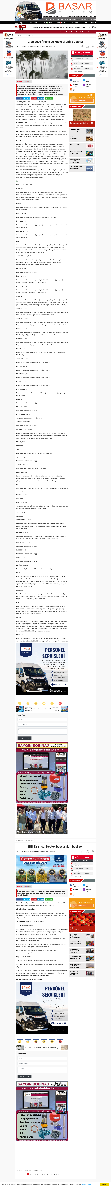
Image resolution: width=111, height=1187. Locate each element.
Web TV (68, 32)
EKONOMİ (56, 27)
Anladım (104, 1184)
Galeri (74, 32)
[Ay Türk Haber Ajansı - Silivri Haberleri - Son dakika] (20, 27)
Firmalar (90, 32)
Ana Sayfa (20, 35)
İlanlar (94, 32)
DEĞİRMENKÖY (48, 27)
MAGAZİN (77, 27)
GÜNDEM (35, 27)
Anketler (79, 32)
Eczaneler (84, 32)
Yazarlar (62, 32)
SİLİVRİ (41, 27)
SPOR (66, 27)
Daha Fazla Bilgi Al (86, 1184)
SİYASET (71, 27)
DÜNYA (83, 27)
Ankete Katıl (82, 101)
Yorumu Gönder (24, 738)
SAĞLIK (62, 27)
